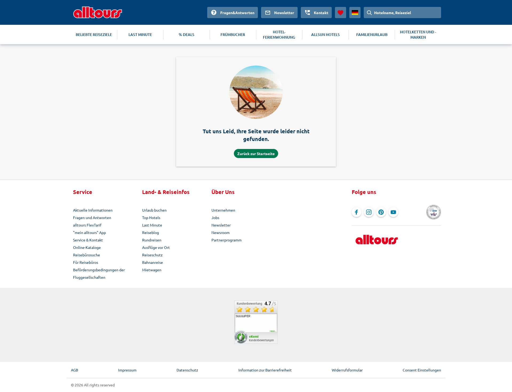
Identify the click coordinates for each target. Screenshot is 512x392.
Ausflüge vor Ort (156, 247)
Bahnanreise (152, 262)
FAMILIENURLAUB (371, 34)
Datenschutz (187, 369)
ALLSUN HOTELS (325, 34)
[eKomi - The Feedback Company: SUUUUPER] (256, 322)
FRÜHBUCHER (233, 34)
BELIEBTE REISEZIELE (94, 34)
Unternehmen (223, 210)
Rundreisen (151, 239)
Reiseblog (150, 232)
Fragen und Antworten (92, 217)
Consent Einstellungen (422, 369)
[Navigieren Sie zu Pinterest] (381, 212)
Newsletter (221, 225)
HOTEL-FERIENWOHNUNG (279, 34)
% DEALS (186, 34)
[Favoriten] (340, 12)
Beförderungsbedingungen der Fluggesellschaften (99, 273)
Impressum (127, 369)
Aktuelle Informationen (93, 210)
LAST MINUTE (140, 34)
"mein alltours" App (89, 232)
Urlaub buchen (154, 210)
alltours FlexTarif (87, 225)
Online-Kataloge (87, 247)
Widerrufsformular (347, 369)
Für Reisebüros (85, 262)
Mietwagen (151, 269)
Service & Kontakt (88, 239)
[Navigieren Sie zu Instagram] (369, 212)
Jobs (215, 217)
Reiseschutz (152, 254)
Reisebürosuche (86, 254)
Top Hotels (151, 217)
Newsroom (220, 232)
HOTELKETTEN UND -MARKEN (418, 34)
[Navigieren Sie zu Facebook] (356, 212)
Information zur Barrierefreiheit (265, 369)
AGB (74, 369)
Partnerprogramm (226, 239)
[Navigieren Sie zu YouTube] (393, 212)
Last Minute (152, 225)
